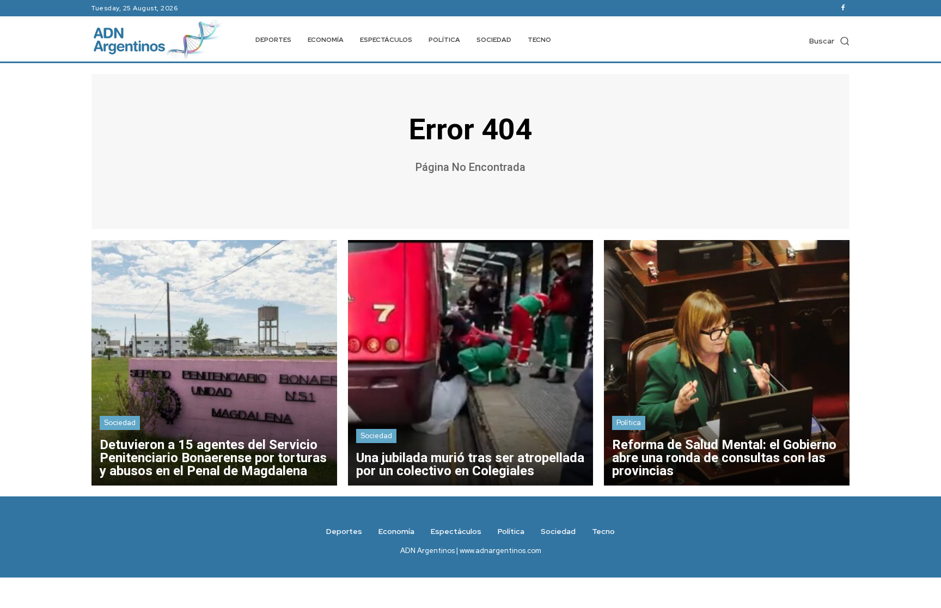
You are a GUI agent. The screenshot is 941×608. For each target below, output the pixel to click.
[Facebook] (843, 8)
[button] (829, 41)
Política (628, 422)
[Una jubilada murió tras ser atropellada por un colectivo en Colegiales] (471, 363)
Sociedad (120, 422)
